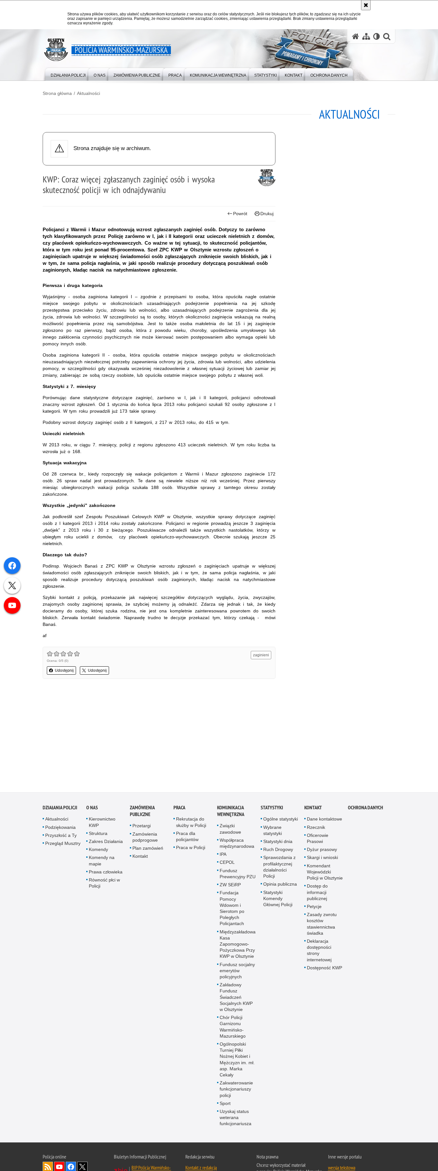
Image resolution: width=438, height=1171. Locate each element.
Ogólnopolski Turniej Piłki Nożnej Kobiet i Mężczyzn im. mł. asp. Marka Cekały (237, 1060)
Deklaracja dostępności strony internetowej (319, 951)
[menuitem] (68, 74)
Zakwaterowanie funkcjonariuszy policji (236, 1090)
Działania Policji (60, 808)
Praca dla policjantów (187, 837)
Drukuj (267, 213)
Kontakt (140, 857)
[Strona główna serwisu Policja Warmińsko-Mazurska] (355, 36)
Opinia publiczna (280, 885)
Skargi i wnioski (322, 858)
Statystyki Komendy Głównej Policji (277, 899)
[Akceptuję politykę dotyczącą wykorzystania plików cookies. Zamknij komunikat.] (366, 5)
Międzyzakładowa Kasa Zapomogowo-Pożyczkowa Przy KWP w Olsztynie (238, 945)
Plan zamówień (147, 849)
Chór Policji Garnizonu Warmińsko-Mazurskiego (233, 1028)
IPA (223, 855)
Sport (225, 1104)
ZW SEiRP (230, 885)
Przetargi (141, 826)
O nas (92, 808)
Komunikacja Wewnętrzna (230, 812)
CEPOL (227, 863)
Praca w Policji (190, 848)
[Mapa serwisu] (366, 36)
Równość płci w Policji (104, 883)
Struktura (98, 834)
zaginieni (261, 655)
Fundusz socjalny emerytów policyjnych (237, 971)
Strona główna (57, 93)
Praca (179, 808)
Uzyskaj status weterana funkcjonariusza (235, 1118)
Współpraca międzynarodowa (237, 844)
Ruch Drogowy (278, 850)
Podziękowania (60, 827)
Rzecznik (316, 827)
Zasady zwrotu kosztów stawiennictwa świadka (322, 925)
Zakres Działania (106, 842)
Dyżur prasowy (322, 850)
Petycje (314, 907)
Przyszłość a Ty (61, 836)
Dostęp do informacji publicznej (317, 893)
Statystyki (272, 808)
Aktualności (88, 93)
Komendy (98, 850)
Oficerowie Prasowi (317, 839)
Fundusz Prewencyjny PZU (238, 874)
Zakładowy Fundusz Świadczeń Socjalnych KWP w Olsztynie (236, 998)
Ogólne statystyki (280, 819)
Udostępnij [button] (64, 670)
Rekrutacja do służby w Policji (191, 823)
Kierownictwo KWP (102, 823)
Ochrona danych (365, 808)
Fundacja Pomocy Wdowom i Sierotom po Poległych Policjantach (232, 909)
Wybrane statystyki (272, 831)
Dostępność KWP (324, 968)
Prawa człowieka (105, 872)
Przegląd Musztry (62, 844)
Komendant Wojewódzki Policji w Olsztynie (325, 872)
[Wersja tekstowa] (376, 36)
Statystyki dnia (277, 842)
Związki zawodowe (230, 829)
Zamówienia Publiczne (142, 812)
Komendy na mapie (101, 861)
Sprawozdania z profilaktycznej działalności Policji (279, 868)
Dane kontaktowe (324, 819)
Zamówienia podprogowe (145, 837)
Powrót (240, 213)
